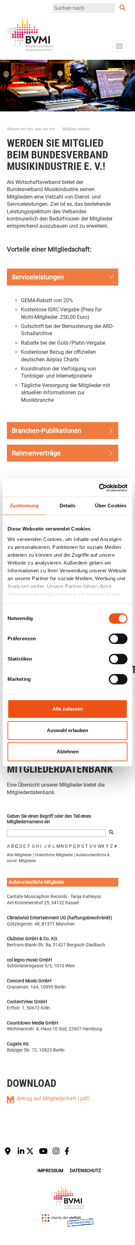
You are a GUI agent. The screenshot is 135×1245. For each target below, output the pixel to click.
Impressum (50, 1170)
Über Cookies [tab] (110, 505)
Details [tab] (68, 505)
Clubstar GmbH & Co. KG (32, 938)
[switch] (118, 638)
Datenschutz (85, 1170)
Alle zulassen (67, 709)
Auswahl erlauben (67, 730)
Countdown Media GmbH (32, 1022)
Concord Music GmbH (29, 980)
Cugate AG (18, 1043)
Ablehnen (68, 751)
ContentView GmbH (27, 1001)
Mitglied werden (76, 129)
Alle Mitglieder (19, 855)
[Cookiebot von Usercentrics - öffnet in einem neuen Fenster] (98, 487)
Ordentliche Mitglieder (54, 855)
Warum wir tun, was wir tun (31, 129)
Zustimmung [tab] (24, 505)
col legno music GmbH (29, 959)
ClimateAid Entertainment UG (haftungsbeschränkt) (59, 917)
